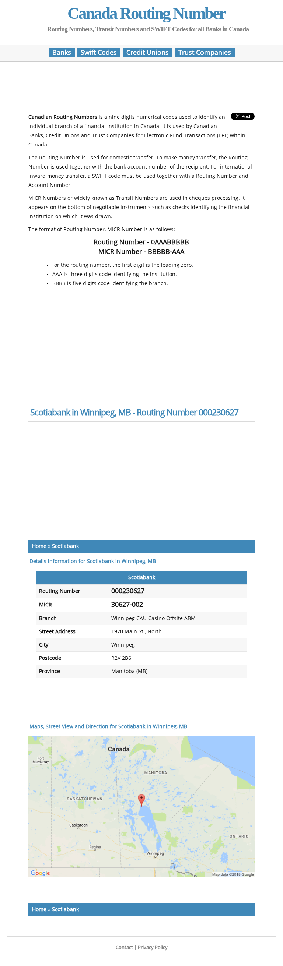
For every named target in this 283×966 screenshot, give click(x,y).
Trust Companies (204, 53)
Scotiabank (65, 546)
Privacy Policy (153, 947)
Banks (61, 53)
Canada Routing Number (146, 13)
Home (39, 546)
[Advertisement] (141, 89)
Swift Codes (99, 53)
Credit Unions (147, 53)
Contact (124, 947)
